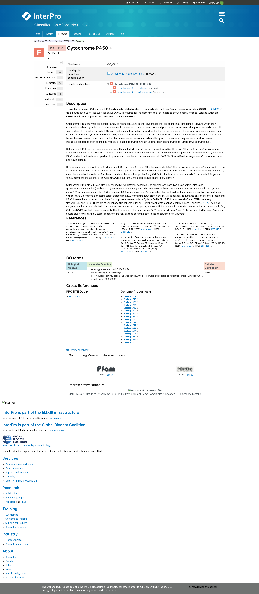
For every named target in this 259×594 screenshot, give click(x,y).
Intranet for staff (14, 577)
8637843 (215, 229)
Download (110, 33)
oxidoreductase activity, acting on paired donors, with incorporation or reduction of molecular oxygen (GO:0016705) (146, 275)
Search (48, 33)
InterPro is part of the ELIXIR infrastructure (40, 412)
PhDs (23, 501)
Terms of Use (110, 590)
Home (37, 33)
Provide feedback (79, 349)
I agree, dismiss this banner (202, 587)
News (8, 569)
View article (107, 238)
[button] (221, 21)
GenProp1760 (130, 342)
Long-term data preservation (21, 480)
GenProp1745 (130, 299)
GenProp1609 (130, 310)
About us (200, 2)
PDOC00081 (74, 296)
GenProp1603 (130, 328)
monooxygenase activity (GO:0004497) (110, 269)
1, (206, 202)
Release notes (93, 33)
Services (151, 2)
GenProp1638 (130, 339)
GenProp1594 (130, 334)
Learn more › (55, 418)
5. (176, 234)
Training (184, 2)
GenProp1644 (130, 331)
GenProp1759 (130, 296)
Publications (12, 493)
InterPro (58, 41)
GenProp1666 (130, 302)
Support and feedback (17, 472)
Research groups (14, 497)
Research (168, 2)
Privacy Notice (90, 590)
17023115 (125, 232)
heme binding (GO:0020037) (104, 279)
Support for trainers (16, 522)
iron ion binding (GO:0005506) (105, 272)
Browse (62, 33)
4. (176, 223)
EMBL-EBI (134, 2)
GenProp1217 (130, 325)
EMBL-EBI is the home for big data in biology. (26, 445)
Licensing (10, 476)
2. (121, 223)
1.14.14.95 (213, 109)
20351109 (206, 246)
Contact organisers (15, 526)
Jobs (8, 565)
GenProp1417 (130, 336)
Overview (80, 41)
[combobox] (207, 21)
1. (67, 223)
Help (121, 33)
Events (9, 561)
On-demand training (16, 518)
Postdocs (10, 501)
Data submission (14, 468)
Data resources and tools (19, 464)
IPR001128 (69, 41)
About (7, 551)
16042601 (144, 251)
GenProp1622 (130, 313)
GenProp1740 (130, 319)
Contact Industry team (17, 544)
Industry (10, 534)
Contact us (11, 556)
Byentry (49, 41)
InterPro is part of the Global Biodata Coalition (43, 425)
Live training (11, 514)
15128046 (76, 240)
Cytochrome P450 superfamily (127, 73)
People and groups (15, 573)
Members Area (13, 539)
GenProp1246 (130, 305)
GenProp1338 (130, 308)
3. (121, 237)
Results (76, 33)
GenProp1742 (130, 322)
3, (204, 202)
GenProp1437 (130, 316)
